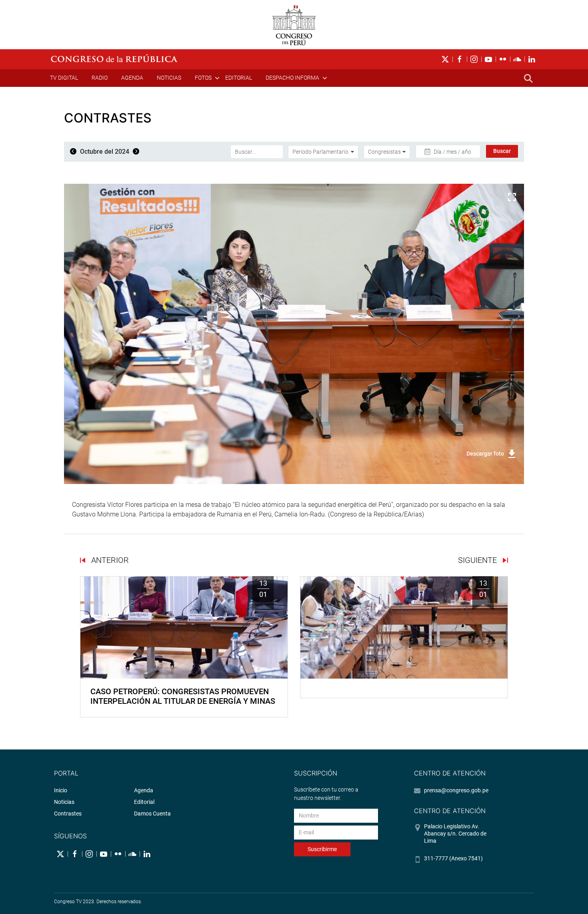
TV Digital (64, 77)
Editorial (238, 77)
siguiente (478, 560)
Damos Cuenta (152, 813)
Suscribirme (322, 849)
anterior (109, 560)
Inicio (60, 790)
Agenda (132, 77)
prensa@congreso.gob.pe (456, 790)
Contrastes (68, 813)
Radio (100, 77)
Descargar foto (485, 453)
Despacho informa (292, 77)
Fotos (203, 77)
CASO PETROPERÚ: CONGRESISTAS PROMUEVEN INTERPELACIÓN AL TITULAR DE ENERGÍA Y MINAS (182, 696)
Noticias (169, 77)
